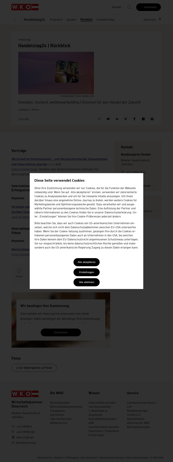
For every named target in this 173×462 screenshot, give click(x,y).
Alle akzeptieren (86, 262)
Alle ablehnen (86, 282)
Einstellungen (86, 272)
